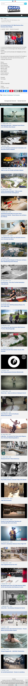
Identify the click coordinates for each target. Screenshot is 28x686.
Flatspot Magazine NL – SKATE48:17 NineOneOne (12, 651)
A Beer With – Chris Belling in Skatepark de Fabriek (13, 608)
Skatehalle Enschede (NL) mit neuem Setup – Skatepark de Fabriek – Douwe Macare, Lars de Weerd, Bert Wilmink (13, 215)
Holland (5, 95)
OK (16, 684)
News (5, 18)
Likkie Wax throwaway (6, 500)
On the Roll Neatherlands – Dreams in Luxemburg (12, 672)
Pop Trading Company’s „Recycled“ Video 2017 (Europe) (14, 479)
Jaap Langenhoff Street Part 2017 (9, 564)
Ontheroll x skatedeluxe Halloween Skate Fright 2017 (13, 543)
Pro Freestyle (16, 95)
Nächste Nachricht (22, 100)
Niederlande (10, 95)
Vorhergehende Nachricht (10, 100)
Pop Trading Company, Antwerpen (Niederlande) (12, 372)
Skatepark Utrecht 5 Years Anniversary (10, 458)
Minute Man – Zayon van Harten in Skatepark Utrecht (13, 393)
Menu (7, 15)
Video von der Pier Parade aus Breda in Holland (12, 170)
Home (2, 18)
